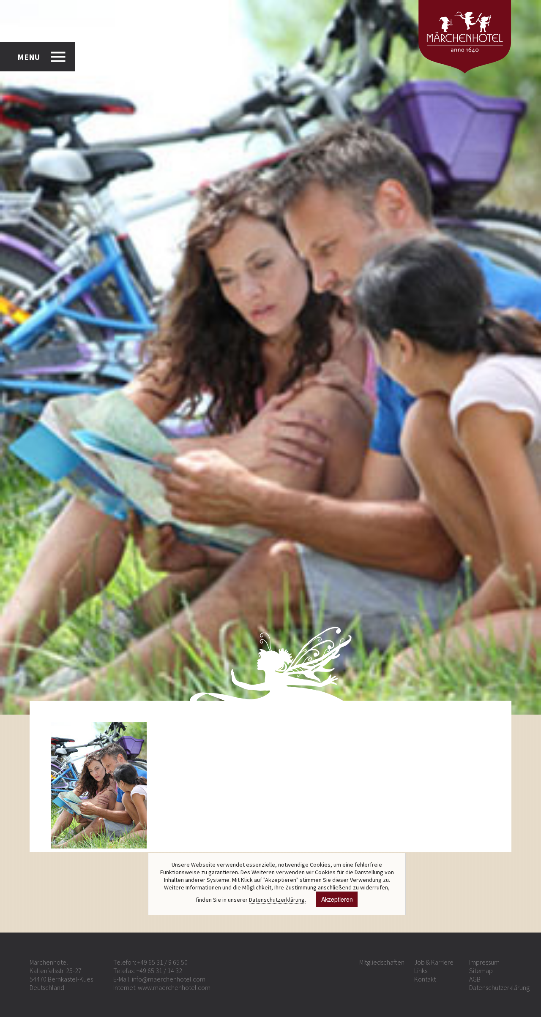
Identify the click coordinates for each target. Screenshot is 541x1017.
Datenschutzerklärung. (277, 899)
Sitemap (481, 970)
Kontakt (425, 979)
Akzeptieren (337, 899)
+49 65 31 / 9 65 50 (162, 962)
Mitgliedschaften (381, 962)
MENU (28, 57)
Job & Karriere (434, 962)
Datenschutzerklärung (499, 987)
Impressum (484, 962)
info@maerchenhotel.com (168, 979)
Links (420, 970)
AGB (475, 979)
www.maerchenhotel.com (174, 987)
